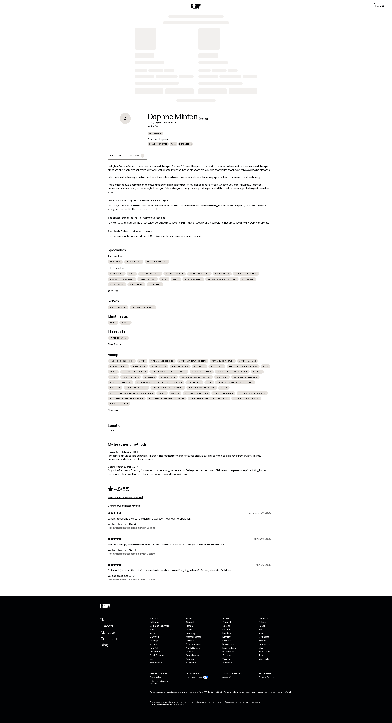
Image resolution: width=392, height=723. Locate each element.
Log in (378, 6)
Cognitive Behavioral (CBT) (123, 466)
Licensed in (117, 331)
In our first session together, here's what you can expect (139, 200)
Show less (113, 290)
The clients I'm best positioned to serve (130, 231)
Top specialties (115, 256)
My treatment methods (127, 444)
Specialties (117, 250)
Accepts (114, 354)
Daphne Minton (173, 116)
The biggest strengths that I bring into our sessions (136, 217)
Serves (113, 301)
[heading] (118, 489)
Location (115, 425)
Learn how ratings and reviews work (125, 497)
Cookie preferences (266, 677)
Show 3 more (114, 344)
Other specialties (116, 268)
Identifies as (118, 316)
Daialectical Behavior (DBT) (123, 452)
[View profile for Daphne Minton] (125, 130)
